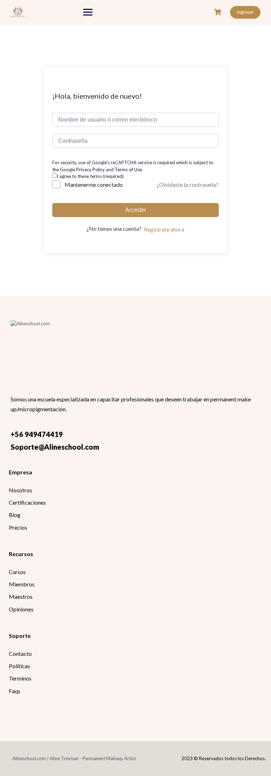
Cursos (17, 571)
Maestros (20, 596)
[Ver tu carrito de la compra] (218, 12)
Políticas (19, 666)
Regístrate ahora (164, 229)
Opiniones (21, 609)
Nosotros (20, 490)
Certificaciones (27, 502)
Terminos (20, 678)
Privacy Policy (90, 169)
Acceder (135, 210)
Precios (18, 527)
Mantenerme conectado (94, 184)
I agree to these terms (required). (91, 176)
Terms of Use (128, 169)
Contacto (20, 653)
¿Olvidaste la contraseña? (187, 184)
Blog (14, 514)
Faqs (14, 691)
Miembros (22, 584)
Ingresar (245, 12)
